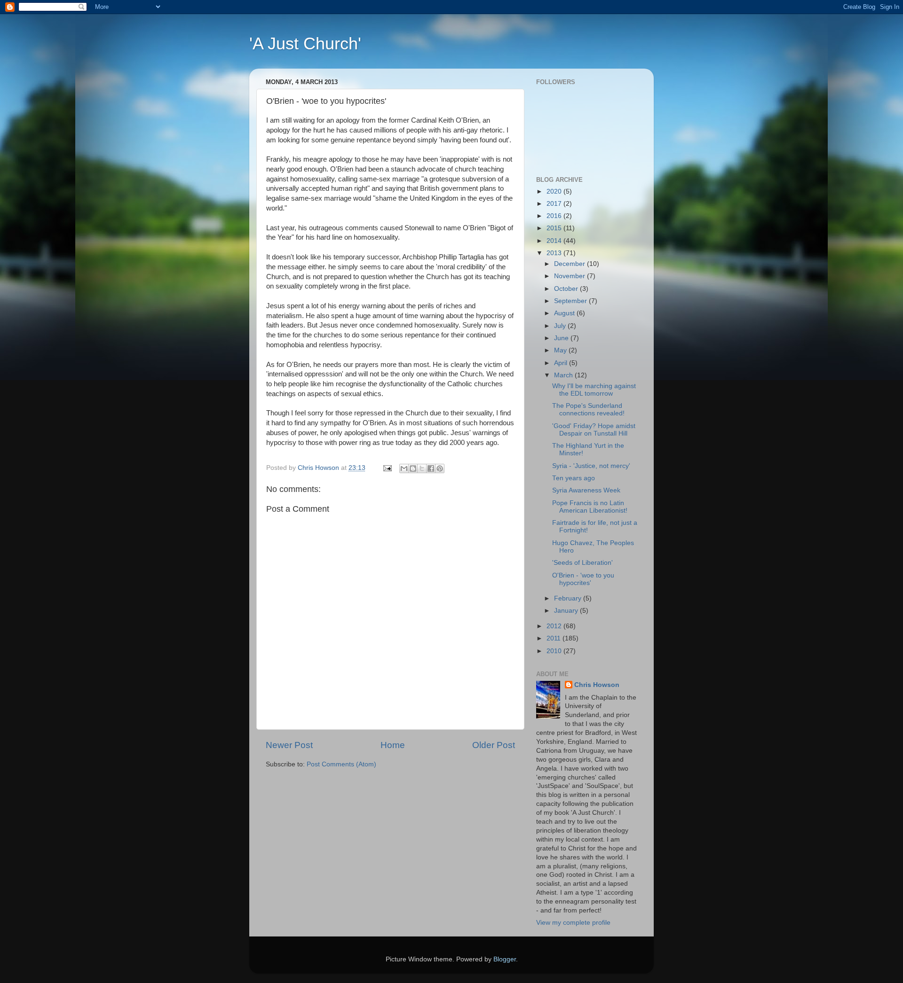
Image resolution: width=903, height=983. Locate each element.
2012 (555, 626)
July (561, 325)
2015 (555, 228)
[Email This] (404, 468)
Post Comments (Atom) (341, 764)
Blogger (504, 959)
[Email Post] (387, 467)
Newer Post (289, 745)
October (567, 288)
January (567, 610)
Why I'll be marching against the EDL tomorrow (594, 389)
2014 (555, 240)
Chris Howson (596, 684)
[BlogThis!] (413, 468)
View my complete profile (573, 922)
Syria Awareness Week (586, 490)
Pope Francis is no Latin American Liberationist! (589, 506)
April (561, 363)
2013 (555, 253)
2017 (555, 203)
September (571, 300)
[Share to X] (422, 468)
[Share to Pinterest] (439, 468)
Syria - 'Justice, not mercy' (591, 465)
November (570, 276)
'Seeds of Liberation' (582, 562)
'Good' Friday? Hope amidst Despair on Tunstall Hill (593, 429)
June (562, 338)
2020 (555, 191)
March (564, 375)
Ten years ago (573, 478)
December (570, 263)
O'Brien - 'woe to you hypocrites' (583, 579)
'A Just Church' (305, 43)
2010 (555, 651)
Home (392, 745)
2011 (554, 638)
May (561, 350)
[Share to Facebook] (431, 468)
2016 (555, 215)
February (568, 598)
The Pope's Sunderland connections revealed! (588, 409)
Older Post (493, 745)
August (565, 313)
